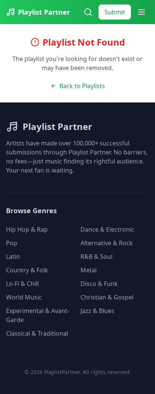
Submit (115, 12)
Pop (11, 243)
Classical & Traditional (37, 333)
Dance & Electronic (107, 229)
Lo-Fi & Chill (22, 283)
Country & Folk (27, 270)
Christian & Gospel (107, 297)
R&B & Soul (96, 256)
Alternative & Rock (107, 243)
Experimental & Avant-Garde (37, 315)
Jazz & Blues (97, 311)
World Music (24, 297)
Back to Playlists (82, 86)
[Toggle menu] (141, 12)
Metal (89, 270)
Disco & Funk (99, 283)
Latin (13, 256)
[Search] (88, 12)
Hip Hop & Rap (27, 229)
